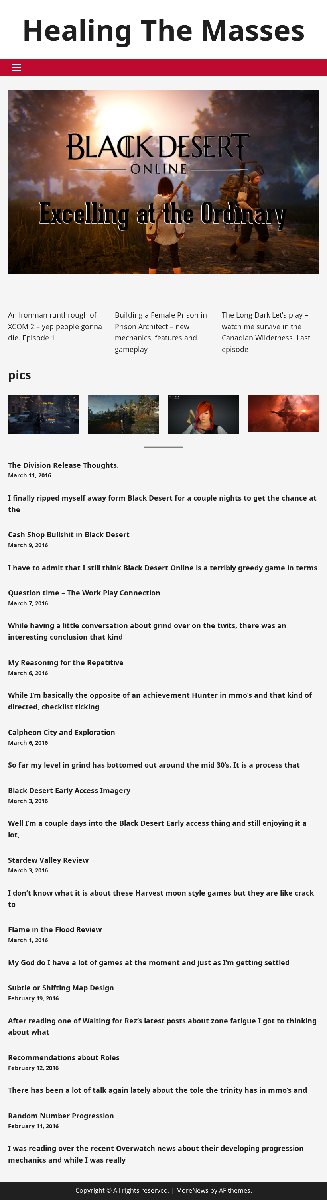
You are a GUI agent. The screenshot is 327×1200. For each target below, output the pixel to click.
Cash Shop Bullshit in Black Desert (69, 534)
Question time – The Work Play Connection (84, 592)
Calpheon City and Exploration (61, 732)
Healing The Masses (163, 29)
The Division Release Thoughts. (63, 465)
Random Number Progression (61, 1115)
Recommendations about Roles (64, 1057)
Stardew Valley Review (48, 860)
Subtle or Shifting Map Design (61, 987)
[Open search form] (316, 67)
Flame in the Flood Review (55, 929)
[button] (16, 67)
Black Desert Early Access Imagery (69, 790)
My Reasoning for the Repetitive (66, 662)
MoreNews (192, 1190)
